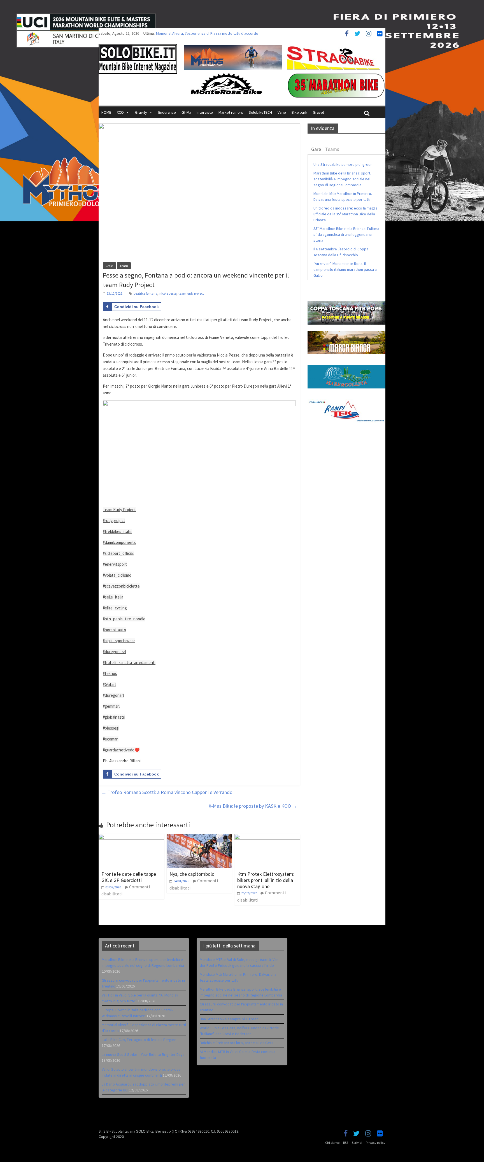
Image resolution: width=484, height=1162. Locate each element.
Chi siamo (332, 1142)
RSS (345, 1142)
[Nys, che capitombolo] (199, 837)
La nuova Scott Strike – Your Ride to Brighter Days (143, 1054)
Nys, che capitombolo (192, 874)
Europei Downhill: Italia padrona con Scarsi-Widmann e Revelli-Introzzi (213, 33)
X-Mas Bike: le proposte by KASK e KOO (253, 806)
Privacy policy (375, 1142)
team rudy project (191, 293)
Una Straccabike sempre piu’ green (343, 164)
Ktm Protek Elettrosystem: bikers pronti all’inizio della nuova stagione (265, 880)
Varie (282, 112)
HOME (106, 112)
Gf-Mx (186, 112)
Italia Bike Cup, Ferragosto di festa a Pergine (139, 1039)
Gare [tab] (316, 149)
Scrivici (357, 1142)
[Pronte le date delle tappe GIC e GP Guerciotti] (131, 837)
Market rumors (230, 112)
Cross (109, 266)
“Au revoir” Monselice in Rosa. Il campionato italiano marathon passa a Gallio (345, 269)
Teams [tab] (332, 149)
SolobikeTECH (260, 112)
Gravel (318, 112)
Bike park (299, 112)
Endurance (167, 112)
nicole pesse (167, 293)
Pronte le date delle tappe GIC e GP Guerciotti (128, 877)
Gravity (141, 112)
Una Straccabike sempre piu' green (229, 1018)
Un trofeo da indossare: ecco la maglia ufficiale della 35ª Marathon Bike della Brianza (345, 214)
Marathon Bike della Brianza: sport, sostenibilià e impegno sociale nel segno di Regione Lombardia (342, 179)
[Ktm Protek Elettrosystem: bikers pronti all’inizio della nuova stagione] (267, 837)
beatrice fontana (145, 293)
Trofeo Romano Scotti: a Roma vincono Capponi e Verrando (166, 792)
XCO (120, 112)
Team (124, 266)
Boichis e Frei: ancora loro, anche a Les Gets (236, 1042)
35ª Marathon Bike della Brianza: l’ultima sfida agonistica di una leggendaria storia (346, 234)
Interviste (205, 112)
